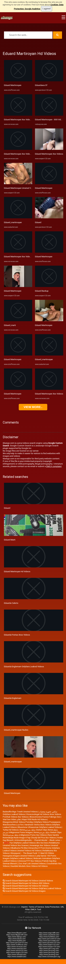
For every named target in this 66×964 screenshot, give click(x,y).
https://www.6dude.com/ (17, 939)
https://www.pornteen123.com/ (49, 943)
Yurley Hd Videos (10, 830)
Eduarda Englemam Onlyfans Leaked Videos (24, 666)
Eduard (38, 222)
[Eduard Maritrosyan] (18, 286)
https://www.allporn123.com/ (49, 945)
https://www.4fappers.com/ (17, 933)
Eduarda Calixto (11, 603)
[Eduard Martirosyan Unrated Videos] (18, 183)
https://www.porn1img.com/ (49, 949)
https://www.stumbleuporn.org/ (49, 957)
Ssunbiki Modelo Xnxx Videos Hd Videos (29, 866)
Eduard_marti (10, 325)
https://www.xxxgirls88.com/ (49, 933)
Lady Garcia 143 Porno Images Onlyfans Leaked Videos (29, 857)
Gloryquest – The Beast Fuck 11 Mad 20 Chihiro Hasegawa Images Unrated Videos (28, 854)
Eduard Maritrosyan (12, 291)
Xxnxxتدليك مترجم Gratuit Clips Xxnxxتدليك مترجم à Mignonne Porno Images (30, 831)
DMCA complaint (54, 466)
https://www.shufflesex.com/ (17, 945)
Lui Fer (20, 824)
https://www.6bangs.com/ (17, 937)
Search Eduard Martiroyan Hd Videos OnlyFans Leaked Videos (33, 888)
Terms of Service (36, 907)
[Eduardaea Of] (49, 80)
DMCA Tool (36, 909)
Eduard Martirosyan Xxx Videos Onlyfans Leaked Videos (29, 119)
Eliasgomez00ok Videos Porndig (18, 822)
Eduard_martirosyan (13, 222)
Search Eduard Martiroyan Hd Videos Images (25, 891)
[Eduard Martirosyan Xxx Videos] (49, 149)
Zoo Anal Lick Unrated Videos (31, 863)
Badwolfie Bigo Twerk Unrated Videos (20, 811)
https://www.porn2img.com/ (49, 951)
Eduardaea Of (41, 85)
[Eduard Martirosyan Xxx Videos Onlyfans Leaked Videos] (18, 115)
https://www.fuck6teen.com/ (49, 937)
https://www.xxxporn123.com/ (17, 953)
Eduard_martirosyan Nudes (16, 730)
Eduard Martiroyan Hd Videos (17, 571)
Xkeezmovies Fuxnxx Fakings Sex (44, 817)
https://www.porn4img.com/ (49, 955)
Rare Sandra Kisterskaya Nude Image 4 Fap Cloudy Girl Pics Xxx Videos (31, 836)
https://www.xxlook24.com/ (16, 957)
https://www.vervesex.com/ (17, 947)
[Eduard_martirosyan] (18, 217)
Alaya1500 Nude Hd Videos (34, 819)
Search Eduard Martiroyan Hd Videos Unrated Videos (29, 880)
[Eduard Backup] (49, 286)
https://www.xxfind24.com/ (16, 955)
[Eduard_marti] (18, 320)
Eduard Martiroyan (12, 793)
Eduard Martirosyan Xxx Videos (49, 154)
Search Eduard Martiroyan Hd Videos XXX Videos (27, 883)
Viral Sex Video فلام (11, 819)
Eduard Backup (42, 291)
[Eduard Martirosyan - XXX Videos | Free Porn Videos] (49, 115)
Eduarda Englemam (12, 698)
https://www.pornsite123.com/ (17, 943)
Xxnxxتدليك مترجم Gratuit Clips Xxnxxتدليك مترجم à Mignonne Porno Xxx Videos (32, 833)
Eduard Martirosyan (12, 85)
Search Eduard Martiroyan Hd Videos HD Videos (26, 886)
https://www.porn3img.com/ (49, 953)
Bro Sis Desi (42, 842)
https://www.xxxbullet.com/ (17, 949)
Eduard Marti (9, 539)
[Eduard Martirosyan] (18, 80)
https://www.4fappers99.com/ (16, 935)
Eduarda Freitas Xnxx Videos (17, 635)
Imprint (24, 907)
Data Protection (52, 907)
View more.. (33, 407)
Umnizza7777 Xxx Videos (29, 861)
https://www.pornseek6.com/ (49, 941)
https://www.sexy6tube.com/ (49, 935)
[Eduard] (49, 217)
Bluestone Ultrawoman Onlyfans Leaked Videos (39, 827)
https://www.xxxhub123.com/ (16, 951)
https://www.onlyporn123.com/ (49, 947)
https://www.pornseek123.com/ (49, 939)
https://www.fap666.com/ (17, 941)
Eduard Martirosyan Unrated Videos (20, 188)
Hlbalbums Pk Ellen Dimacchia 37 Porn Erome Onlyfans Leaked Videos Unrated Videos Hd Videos (31, 849)
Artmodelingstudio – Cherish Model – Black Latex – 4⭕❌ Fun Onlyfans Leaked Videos (32, 841)
